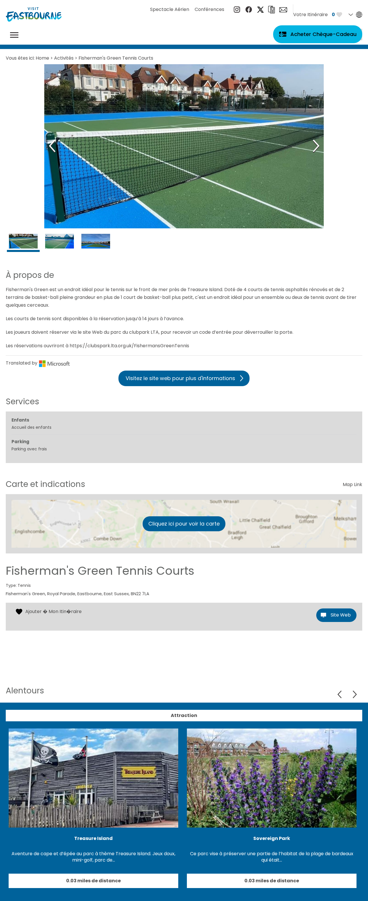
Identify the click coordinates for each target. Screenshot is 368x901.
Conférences (209, 9)
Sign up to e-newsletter (283, 9)
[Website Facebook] (249, 11)
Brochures (271, 10)
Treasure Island (93, 838)
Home (42, 58)
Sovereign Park (271, 838)
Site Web (341, 615)
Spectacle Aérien (169, 9)
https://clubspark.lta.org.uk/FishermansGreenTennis (129, 345)
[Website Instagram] (237, 11)
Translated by (22, 363)
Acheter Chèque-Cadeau (323, 34)
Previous (340, 694)
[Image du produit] (23, 244)
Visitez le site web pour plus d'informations (180, 378)
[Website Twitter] (260, 11)
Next (354, 694)
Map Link (352, 484)
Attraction (184, 715)
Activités (64, 58)
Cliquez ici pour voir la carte (184, 523)
